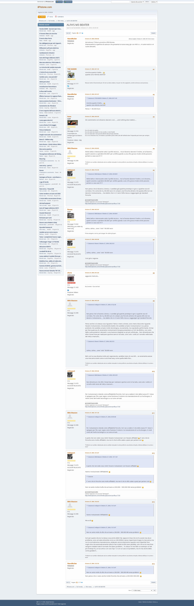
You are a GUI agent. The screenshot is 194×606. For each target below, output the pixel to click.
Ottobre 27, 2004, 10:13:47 (92, 453)
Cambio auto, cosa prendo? (48, 77)
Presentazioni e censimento (46, 161)
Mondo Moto (42, 103)
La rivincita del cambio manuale (50, 67)
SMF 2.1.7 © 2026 (40, 602)
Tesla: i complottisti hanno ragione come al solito (50, 237)
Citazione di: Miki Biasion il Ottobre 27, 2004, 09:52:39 (102, 375)
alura (69, 273)
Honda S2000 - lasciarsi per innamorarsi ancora (50, 29)
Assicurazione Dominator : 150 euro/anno (50, 101)
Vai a (130, 590)
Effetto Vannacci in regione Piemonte (50, 96)
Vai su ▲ (155, 602)
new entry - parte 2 (45, 165)
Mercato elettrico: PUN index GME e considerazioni (50, 62)
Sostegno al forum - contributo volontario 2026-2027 (50, 177)
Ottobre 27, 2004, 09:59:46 (92, 371)
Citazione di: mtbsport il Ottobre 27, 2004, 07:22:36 (102, 305)
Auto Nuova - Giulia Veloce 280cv (50, 144)
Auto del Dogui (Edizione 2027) (49, 58)
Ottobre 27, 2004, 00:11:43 (92, 69)
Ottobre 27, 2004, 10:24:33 (92, 501)
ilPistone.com (45, 7)
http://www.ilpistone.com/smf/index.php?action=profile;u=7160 (102, 203)
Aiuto (140, 602)
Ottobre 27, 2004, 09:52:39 (92, 300)
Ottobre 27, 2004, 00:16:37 (92, 94)
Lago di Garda (43, 182)
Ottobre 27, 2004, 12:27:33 (92, 563)
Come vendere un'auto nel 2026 (50, 194)
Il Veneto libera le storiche (48, 34)
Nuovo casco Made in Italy (48, 222)
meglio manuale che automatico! (50, 135)
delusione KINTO (45, 247)
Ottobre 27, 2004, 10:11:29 (92, 412)
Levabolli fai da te (45, 251)
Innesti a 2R (43, 115)
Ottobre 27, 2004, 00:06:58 (92, 38)
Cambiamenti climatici (46, 53)
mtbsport (71, 170)
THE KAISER (72, 69)
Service (41, 108)
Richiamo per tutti (45, 218)
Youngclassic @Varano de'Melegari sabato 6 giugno (50, 154)
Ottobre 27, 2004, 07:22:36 (92, 170)
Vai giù (68, 33)
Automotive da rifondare (47, 106)
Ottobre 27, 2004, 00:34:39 (92, 116)
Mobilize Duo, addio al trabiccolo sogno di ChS (50, 261)
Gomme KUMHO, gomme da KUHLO (50, 266)
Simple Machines (50, 602)
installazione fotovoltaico (47, 87)
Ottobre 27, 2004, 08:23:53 (92, 209)
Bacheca (41, 179)
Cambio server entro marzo (48, 232)
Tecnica (41, 112)
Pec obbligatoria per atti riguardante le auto (50, 43)
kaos (69, 116)
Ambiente (42, 35)
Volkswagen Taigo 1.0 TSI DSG (49, 242)
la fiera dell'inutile (45, 91)
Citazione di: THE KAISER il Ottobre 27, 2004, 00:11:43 (102, 98)
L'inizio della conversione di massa (50, 198)
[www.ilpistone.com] (68, 290)
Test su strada (43, 191)
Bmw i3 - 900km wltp (46, 139)
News (40, 40)
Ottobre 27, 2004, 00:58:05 (92, 148)
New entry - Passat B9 (46, 189)
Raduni (41, 156)
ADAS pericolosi (44, 82)
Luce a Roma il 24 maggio (47, 125)
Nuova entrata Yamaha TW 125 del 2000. (50, 271)
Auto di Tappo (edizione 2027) (49, 208)
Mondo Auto (42, 31)
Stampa (153, 33)
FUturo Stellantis (45, 130)
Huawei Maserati (45, 213)
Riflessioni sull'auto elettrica (49, 48)
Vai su (68, 582)
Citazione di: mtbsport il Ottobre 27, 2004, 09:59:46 (102, 417)
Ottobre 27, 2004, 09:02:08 (92, 239)
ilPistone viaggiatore (44, 184)
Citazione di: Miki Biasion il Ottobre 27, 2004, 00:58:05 (102, 174)
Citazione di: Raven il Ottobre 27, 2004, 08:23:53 (101, 243)
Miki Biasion (72, 148)
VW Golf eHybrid (44, 203)
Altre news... (42, 229)
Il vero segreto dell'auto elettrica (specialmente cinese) (50, 111)
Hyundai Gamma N (45, 227)
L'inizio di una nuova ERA (47, 72)
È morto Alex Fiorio (45, 38)
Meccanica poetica (45, 149)
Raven (41, 170)
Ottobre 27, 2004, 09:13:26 (92, 272)
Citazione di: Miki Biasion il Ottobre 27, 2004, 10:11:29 (102, 457)
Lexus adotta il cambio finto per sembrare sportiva (50, 256)
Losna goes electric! (46, 120)
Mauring (42, 159)
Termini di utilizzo (147, 602)
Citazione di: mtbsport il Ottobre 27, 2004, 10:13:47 (102, 506)
